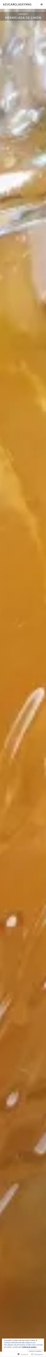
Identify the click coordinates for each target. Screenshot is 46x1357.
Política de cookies (29, 1347)
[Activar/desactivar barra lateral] (41, 4)
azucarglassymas (17, 4)
